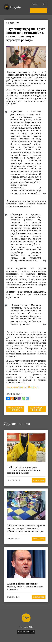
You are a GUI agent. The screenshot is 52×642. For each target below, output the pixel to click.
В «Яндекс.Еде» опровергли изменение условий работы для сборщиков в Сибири (23, 470)
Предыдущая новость (15, 409)
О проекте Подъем (26, 632)
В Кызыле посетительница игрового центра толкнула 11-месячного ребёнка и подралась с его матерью (26, 528)
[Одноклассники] (12, 398)
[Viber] (19, 398)
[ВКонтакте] (8, 398)
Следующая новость (36, 409)
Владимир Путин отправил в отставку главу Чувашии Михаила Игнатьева (25, 586)
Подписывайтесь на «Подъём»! (22, 387)
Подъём (15, 7)
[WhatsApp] (23, 398)
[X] (15, 398)
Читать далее (38, 480)
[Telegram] (27, 398)
